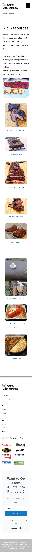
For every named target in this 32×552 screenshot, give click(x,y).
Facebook (4, 427)
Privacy (3, 420)
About (3, 406)
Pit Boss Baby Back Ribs (16, 187)
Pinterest (4, 431)
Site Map (4, 424)
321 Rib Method (16, 242)
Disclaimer (4, 416)
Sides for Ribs (16, 359)
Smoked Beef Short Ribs (16, 130)
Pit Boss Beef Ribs (16, 217)
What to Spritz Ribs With (16, 298)
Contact (4, 413)
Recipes (4, 409)
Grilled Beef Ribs (16, 154)
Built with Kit (16, 528)
